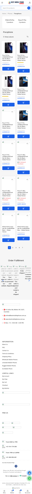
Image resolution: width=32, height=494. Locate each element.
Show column (9, 37)
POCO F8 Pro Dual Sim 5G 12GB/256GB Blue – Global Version (23, 228)
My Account (5, 376)
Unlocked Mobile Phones (9, 362)
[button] (8, 69)
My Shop (4, 379)
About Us (5, 344)
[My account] (30, 2)
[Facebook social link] (16, 466)
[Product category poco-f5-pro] (10, 21)
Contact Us (5, 350)
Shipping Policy (6, 356)
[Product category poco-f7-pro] (22, 21)
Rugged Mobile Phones (9, 366)
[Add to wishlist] (12, 44)
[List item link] (16, 446)
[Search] (28, 8)
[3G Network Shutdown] (23, 163)
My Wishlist (5, 388)
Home (4, 13)
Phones (10, 13)
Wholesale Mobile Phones (10, 359)
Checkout (5, 385)
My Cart (4, 382)
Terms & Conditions (8, 353)
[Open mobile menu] (2, 2)
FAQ (3, 347)
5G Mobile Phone (7, 369)
